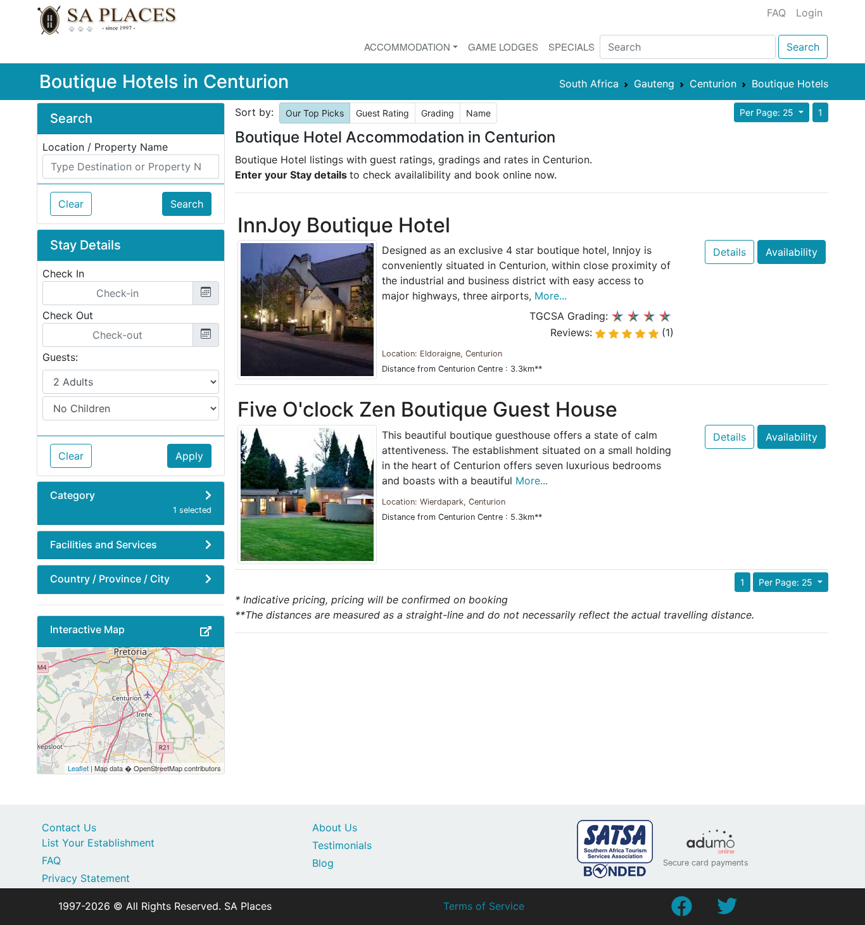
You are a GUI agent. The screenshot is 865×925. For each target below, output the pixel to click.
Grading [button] (437, 113)
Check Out (67, 315)
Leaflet (78, 768)
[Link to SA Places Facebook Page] (681, 909)
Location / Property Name (105, 147)
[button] (206, 631)
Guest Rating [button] (382, 113)
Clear (71, 204)
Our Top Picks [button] (315, 113)
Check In (63, 273)
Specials (571, 46)
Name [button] (478, 113)
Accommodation (407, 46)
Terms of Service (483, 906)
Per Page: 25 (768, 112)
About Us (334, 827)
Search (802, 47)
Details (729, 252)
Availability (792, 252)
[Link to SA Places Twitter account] (727, 909)
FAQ (776, 12)
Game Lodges (503, 46)
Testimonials (342, 845)
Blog (323, 863)
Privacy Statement (86, 878)
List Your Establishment (98, 842)
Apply (189, 456)
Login (809, 12)
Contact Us (69, 827)
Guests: (60, 357)
